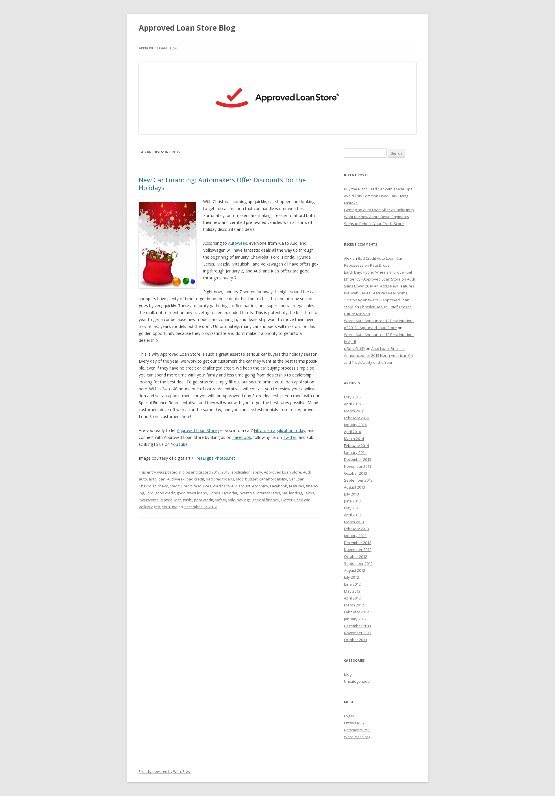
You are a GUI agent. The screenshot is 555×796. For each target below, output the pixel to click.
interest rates (268, 493)
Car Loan (296, 479)
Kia (284, 493)
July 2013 (351, 494)
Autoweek (237, 243)
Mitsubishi (183, 499)
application (241, 472)
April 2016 (352, 404)
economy (260, 486)
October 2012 (355, 556)
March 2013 (354, 521)
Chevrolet (147, 486)
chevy (163, 486)
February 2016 (356, 417)
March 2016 (354, 410)
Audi (307, 472)
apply (257, 472)
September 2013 (358, 480)
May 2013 (352, 508)
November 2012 (357, 549)
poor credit (203, 499)
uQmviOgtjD (354, 348)
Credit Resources (196, 486)
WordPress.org (357, 736)
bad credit (195, 479)
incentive (247, 493)
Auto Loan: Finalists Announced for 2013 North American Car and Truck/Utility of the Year (379, 355)
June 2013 (352, 501)
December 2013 (357, 459)
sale (231, 499)
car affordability (273, 479)
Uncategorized (357, 681)
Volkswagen (149, 506)
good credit (165, 493)
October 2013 (355, 473)
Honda (215, 493)
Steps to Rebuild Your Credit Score (374, 223)
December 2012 (357, 542)
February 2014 (356, 445)
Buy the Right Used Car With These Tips (378, 189)
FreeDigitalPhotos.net (214, 458)
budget (251, 479)
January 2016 (355, 424)
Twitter (289, 437)
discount (242, 486)
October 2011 (355, 639)
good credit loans (192, 493)
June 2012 (352, 584)
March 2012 (354, 605)
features (296, 486)
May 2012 (352, 591)
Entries (354, 723)
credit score (223, 486)
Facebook (241, 437)
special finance (265, 499)
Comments (357, 729)
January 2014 (355, 452)
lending (295, 493)
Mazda (166, 499)
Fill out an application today (279, 430)
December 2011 (357, 625)
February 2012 (356, 612)
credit (175, 486)
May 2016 (352, 397)
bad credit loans (220, 479)
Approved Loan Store (158, 48)
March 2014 (354, 438)
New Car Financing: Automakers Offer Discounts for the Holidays (222, 183)
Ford (149, 493)
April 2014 (352, 431)
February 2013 (356, 528)
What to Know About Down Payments (376, 216)
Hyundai (229, 493)
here (143, 388)
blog (186, 472)
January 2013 (355, 535)
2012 (216, 472)
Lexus (309, 493)
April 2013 (352, 514)
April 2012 (352, 598)
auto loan (157, 479)
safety (220, 499)
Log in (349, 716)
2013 (225, 472)
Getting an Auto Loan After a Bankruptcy (379, 209)
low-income (149, 499)
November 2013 (357, 466)
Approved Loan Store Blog (187, 28)
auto (143, 479)
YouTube (179, 444)
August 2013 (354, 487)
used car (302, 499)
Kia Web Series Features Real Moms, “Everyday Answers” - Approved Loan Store (376, 299)
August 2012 (354, 570)
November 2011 (357, 632)
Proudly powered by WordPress (165, 771)
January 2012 (355, 618)
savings (244, 499)
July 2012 (351, 577)
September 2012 (358, 563)
